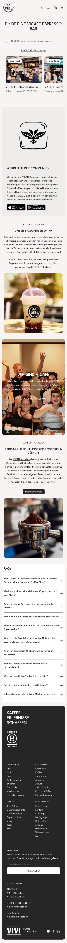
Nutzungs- (40, 814)
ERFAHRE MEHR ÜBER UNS (34, 399)
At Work (39, 784)
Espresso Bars (14, 817)
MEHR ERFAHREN (33, 492)
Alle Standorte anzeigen (33, 50)
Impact (10, 821)
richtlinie (39, 825)
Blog (9, 829)
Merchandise (13, 791)
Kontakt (39, 810)
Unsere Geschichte (16, 810)
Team (9, 825)
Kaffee (10, 772)
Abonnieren (33, 871)
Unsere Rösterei (14, 814)
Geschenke (12, 788)
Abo (9, 769)
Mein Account (41, 806)
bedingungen (41, 817)
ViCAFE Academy (22, 459)
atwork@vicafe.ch (19, 917)
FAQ (37, 836)
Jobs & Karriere (14, 806)
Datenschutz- (41, 821)
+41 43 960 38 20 (16, 897)
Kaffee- (39, 772)
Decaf (9, 776)
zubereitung (41, 776)
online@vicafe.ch (19, 907)
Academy (39, 780)
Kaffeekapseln (14, 780)
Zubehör (11, 784)
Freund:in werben (15, 795)
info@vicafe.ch (18, 893)
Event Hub (40, 769)
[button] (48, 7)
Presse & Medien (43, 795)
